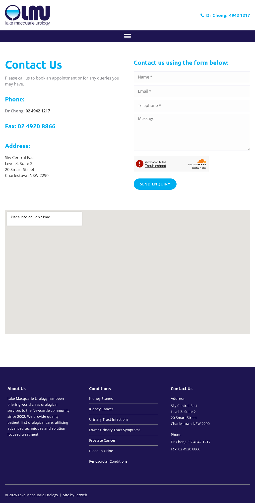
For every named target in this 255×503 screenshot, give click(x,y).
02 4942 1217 (38, 111)
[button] (127, 36)
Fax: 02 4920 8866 (30, 126)
